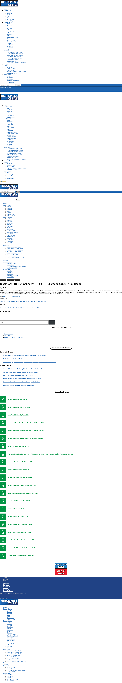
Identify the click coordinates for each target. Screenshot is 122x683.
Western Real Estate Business (14, 58)
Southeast (9, 15)
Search (18, 85)
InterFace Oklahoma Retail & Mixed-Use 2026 (23, 493)
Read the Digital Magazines (8, 89)
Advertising (10, 77)
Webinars (6, 65)
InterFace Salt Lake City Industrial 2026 (21, 540)
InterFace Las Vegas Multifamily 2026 (20, 477)
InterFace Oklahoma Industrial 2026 (19, 501)
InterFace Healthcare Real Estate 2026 (20, 462)
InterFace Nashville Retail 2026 (18, 516)
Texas (8, 16)
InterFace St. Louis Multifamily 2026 (19, 532)
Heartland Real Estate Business (15, 52)
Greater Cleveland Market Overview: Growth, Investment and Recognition (22, 378)
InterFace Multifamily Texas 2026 (18, 415)
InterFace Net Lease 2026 (16, 509)
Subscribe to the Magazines (23, 89)
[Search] (52, 322)
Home (5, 9)
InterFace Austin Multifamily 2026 (19, 446)
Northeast (9, 13)
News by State (11, 19)
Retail (8, 24)
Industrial (9, 29)
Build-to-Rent (10, 38)
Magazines (6, 585)
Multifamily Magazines (13, 59)
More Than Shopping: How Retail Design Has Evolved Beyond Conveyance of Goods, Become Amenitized (29, 362)
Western (9, 18)
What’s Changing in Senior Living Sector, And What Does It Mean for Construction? (24, 355)
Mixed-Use (10, 28)
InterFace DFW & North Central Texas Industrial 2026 (25, 438)
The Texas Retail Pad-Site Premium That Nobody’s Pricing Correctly (20, 372)
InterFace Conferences (13, 80)
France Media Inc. (8, 591)
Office (8, 32)
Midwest (9, 12)
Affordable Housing (12, 35)
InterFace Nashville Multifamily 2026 (20, 524)
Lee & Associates (11, 68)
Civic (8, 49)
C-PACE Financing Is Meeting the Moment (14, 358)
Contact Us (10, 79)
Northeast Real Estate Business (15, 53)
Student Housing (11, 41)
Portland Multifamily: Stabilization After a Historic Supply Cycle (19, 375)
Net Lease (9, 26)
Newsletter (6, 583)
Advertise (5, 588)
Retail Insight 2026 (12, 73)
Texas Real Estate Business (14, 56)
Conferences (7, 64)
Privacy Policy (11, 82)
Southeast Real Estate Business (15, 55)
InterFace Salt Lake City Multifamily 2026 (21, 548)
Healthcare (10, 43)
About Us (9, 76)
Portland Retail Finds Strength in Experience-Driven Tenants (18, 385)
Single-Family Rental (12, 37)
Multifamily (10, 34)
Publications (7, 50)
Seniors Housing (11, 40)
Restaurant (9, 25)
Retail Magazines (11, 61)
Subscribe (3, 181)
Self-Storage (10, 46)
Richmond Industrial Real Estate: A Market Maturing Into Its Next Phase (21, 382)
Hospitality (10, 47)
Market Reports (11, 21)
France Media (7, 74)
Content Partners (8, 67)
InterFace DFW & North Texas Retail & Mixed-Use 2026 (26, 430)
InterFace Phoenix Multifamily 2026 (19, 399)
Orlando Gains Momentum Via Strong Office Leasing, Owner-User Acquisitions (23, 369)
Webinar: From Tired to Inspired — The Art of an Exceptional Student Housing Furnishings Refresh (40, 454)
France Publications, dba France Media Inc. (15, 593)
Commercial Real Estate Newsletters (16, 62)
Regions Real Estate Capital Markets (16, 71)
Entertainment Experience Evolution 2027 (21, 555)
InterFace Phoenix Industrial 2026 (19, 407)
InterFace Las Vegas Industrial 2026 (19, 469)
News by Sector (8, 22)
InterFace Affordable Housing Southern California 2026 (26, 423)
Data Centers (10, 31)
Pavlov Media (10, 70)
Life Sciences (10, 44)
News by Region (8, 10)
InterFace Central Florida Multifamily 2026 (22, 485)
